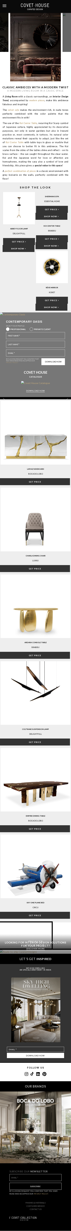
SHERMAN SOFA (52, 196)
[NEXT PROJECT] (67, 32)
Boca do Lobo (35, 474)
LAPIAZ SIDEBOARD (35, 469)
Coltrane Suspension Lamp (35, 729)
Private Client (42, 329)
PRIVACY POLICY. (12, 362)
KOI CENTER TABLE (52, 226)
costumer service (35, 1206)
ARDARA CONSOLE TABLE (35, 642)
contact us (36, 1209)
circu (35, 907)
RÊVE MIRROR (52, 287)
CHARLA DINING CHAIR (35, 556)
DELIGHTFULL (35, 734)
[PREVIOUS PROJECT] (4, 32)
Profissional (18, 329)
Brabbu (35, 647)
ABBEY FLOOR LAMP (19, 229)
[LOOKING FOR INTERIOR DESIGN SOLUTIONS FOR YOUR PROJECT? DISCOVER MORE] (35, 952)
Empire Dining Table (35, 816)
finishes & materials (35, 1203)
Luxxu (35, 560)
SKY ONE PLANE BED (35, 903)
